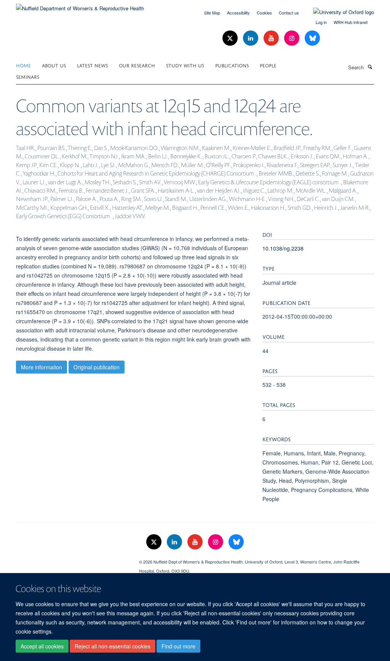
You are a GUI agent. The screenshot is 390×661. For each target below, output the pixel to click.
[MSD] (72, 559)
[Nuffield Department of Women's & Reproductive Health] (80, 5)
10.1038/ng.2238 (283, 248)
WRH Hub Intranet (351, 22)
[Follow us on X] (230, 38)
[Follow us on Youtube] (272, 38)
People (268, 65)
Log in (321, 22)
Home (23, 65)
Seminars (27, 76)
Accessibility (238, 13)
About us (54, 65)
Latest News (92, 65)
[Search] (370, 66)
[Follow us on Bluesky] (312, 38)
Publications (232, 65)
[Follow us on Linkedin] (251, 38)
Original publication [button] (97, 367)
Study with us (185, 65)
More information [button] (41, 367)
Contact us (289, 13)
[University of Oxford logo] (338, 12)
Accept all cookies (42, 646)
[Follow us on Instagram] (292, 38)
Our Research (137, 65)
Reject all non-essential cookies (112, 646)
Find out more (178, 646)
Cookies (264, 13)
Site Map (212, 13)
